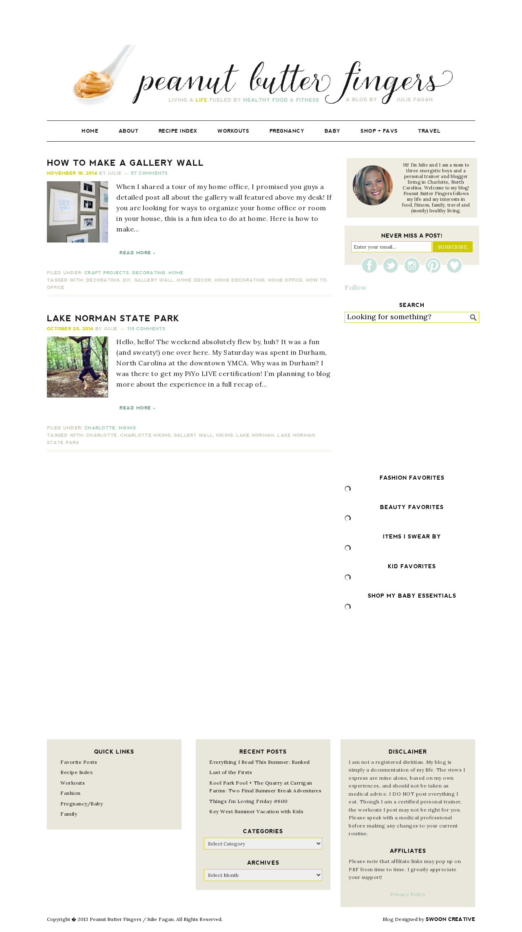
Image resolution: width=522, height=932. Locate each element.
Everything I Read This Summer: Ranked (259, 762)
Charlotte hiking (145, 435)
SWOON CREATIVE (450, 919)
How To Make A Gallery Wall (125, 163)
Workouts (72, 783)
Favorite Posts (78, 762)
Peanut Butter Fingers (261, 76)
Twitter (393, 265)
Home (176, 273)
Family (68, 814)
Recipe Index (76, 772)
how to (316, 280)
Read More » (137, 253)
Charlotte (100, 428)
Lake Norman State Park (113, 318)
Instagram (414, 265)
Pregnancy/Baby (81, 804)
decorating (102, 280)
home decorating (240, 280)
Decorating (149, 273)
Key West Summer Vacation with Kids (256, 811)
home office (285, 280)
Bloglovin (454, 265)
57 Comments (149, 173)
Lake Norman (255, 435)
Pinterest (435, 265)
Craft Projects (106, 273)
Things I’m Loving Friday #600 (248, 801)
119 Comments (146, 328)
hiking (224, 435)
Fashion (70, 793)
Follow (356, 287)
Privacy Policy (408, 894)
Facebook (371, 265)
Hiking (127, 428)
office (56, 287)
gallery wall (154, 280)
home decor (194, 280)
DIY (127, 280)
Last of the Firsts (230, 772)
